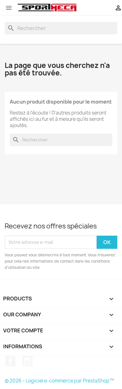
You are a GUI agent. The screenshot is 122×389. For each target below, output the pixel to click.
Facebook (10, 361)
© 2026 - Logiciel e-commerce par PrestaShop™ (59, 380)
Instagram (28, 361)
